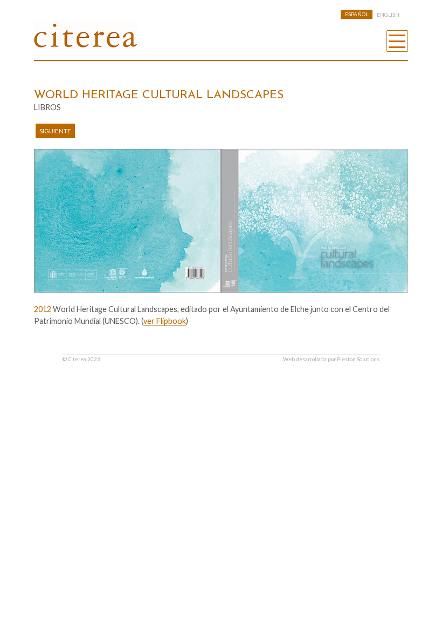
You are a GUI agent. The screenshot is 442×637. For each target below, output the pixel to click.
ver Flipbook (164, 321)
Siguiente (55, 130)
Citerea (77, 359)
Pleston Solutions (358, 359)
